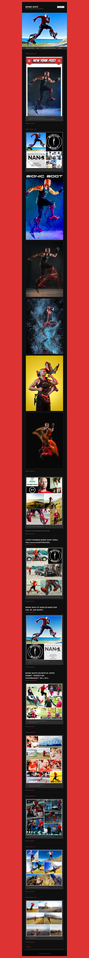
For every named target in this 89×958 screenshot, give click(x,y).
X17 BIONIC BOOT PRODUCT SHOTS (48, 48)
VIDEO (37, 48)
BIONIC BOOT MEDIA (30, 48)
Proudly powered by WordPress (44, 953)
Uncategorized (31, 123)
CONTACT (60, 48)
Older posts (28, 946)
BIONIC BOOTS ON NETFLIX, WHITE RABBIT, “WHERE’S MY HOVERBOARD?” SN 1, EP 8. (40, 675)
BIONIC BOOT (31, 6)
